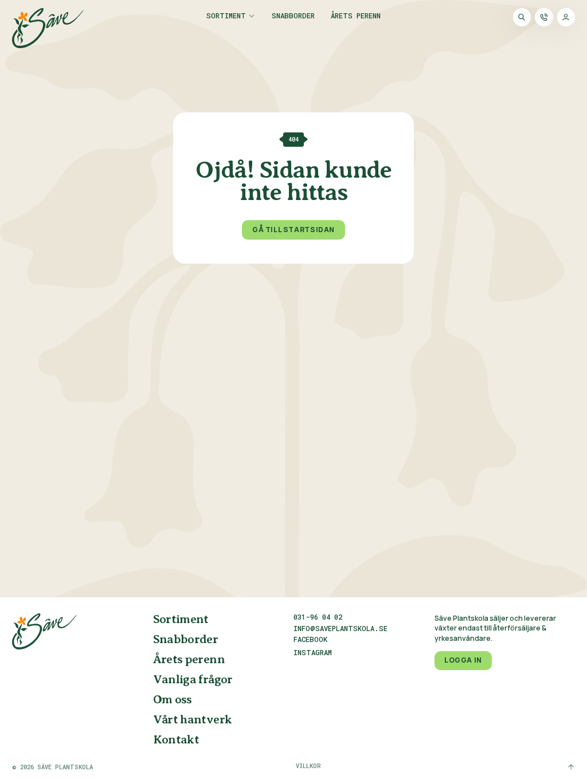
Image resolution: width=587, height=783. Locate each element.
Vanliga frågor (193, 680)
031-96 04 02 (318, 616)
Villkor (308, 766)
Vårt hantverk (192, 720)
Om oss (172, 700)
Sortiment (226, 16)
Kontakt (176, 740)
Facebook (310, 640)
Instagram (313, 653)
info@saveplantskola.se (341, 628)
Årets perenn (356, 16)
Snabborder (293, 16)
